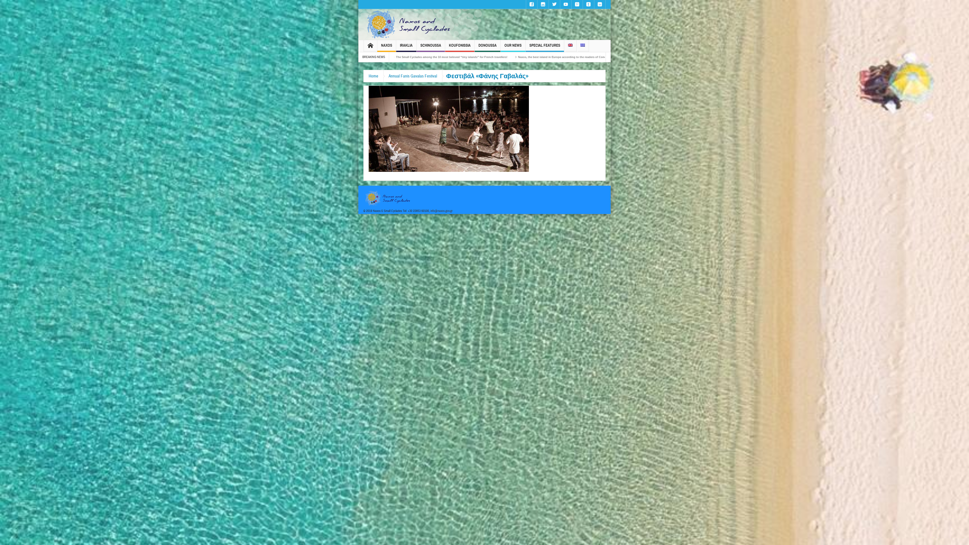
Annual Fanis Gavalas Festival (413, 76)
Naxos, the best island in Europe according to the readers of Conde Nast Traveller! (419, 57)
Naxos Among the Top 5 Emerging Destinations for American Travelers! (531, 57)
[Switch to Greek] (583, 46)
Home (373, 76)
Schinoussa (430, 45)
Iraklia (406, 45)
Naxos (386, 45)
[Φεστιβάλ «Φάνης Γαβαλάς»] (449, 128)
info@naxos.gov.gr (441, 211)
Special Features (544, 45)
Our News (513, 45)
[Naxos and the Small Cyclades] (409, 24)
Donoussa (487, 45)
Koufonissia (460, 45)
